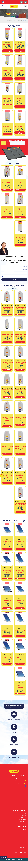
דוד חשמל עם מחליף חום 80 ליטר (7, 308)
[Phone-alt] (25, 2)
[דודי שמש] (14, 727)
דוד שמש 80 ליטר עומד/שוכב (20, 183)
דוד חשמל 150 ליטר (7, 71)
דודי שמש (14, 163)
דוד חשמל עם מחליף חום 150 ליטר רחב (20, 363)
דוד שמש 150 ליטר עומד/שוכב (20, 210)
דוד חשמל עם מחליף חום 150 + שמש (20, 418)
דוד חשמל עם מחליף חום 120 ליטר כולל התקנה (7, 475)
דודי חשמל (14, 26)
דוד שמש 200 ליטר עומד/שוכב (7, 210)
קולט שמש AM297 (20, 658)
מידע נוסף (7, 397)
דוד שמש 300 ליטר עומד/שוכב (20, 238)
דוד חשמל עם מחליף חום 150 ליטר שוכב (20, 447)
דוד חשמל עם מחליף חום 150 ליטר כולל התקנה (20, 504)
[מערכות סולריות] (14, 752)
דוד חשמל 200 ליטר (20, 99)
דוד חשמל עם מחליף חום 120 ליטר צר (7, 335)
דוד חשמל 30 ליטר (7, 98)
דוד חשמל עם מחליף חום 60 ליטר (20, 308)
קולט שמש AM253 (7, 630)
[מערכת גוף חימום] (14, 714)
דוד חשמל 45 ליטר (20, 126)
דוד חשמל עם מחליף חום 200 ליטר (20, 390)
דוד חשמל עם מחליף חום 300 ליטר (7, 390)
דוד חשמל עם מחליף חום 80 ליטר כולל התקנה (20, 475)
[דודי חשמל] (14, 739)
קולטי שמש (20, 539)
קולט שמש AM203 (20, 630)
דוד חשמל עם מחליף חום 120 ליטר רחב (20, 335)
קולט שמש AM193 (7, 658)
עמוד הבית (24, 20)
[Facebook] (3, 2)
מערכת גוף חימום (14, 720)
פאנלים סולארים (20, 537)
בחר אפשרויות (20, 50)
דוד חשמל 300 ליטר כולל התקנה (7, 127)
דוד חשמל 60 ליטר (20, 44)
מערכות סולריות (14, 757)
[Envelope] (21, 2)
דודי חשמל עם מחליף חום (20, 305)
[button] (1, 475)
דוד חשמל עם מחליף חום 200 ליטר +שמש (7, 419)
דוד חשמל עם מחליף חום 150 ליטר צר (7, 363)
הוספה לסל (7, 104)
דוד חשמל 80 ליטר (7, 44)
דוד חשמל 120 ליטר (20, 71)
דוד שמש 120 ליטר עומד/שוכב (7, 183)
